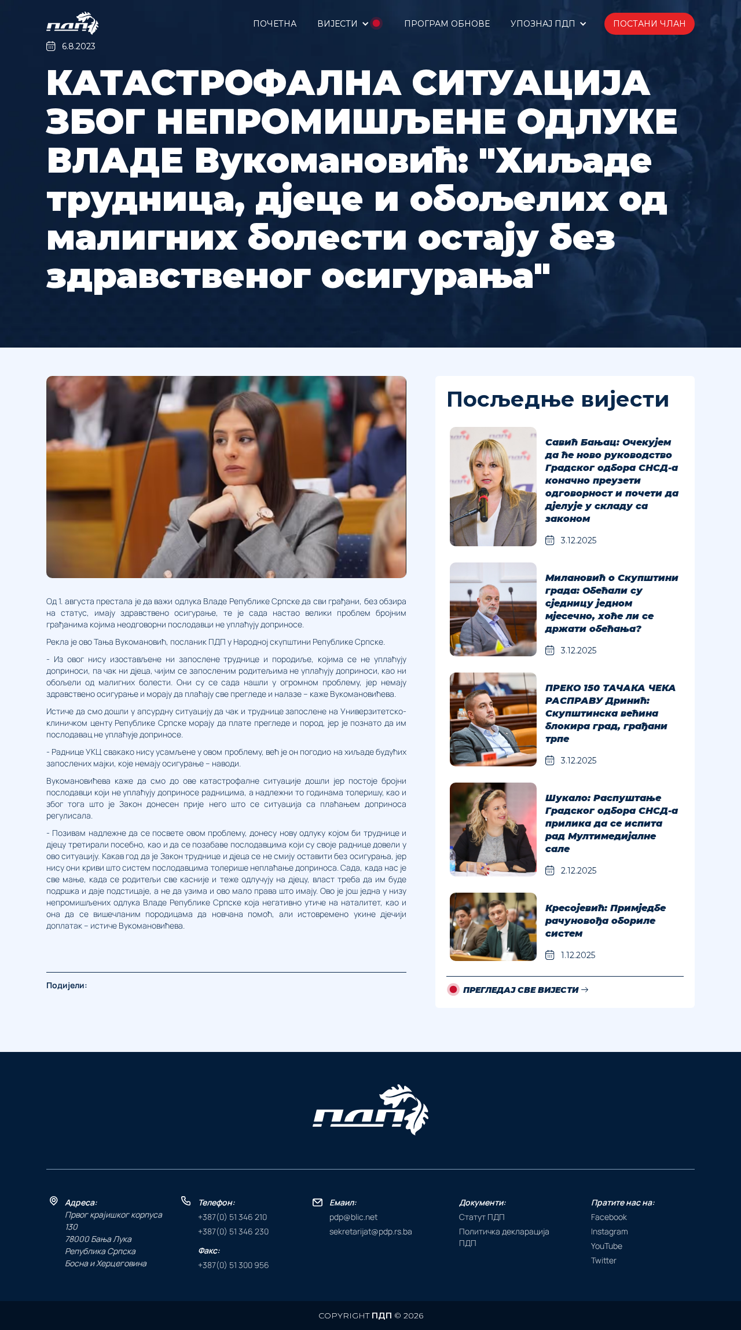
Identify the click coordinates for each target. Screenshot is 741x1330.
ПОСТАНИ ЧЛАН (649, 24)
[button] (350, 23)
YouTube (606, 1245)
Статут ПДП (482, 1216)
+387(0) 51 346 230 (233, 1231)
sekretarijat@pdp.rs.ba (370, 1231)
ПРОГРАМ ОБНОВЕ (447, 24)
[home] (72, 23)
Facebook (609, 1216)
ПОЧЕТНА (274, 24)
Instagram (609, 1231)
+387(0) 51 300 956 (233, 1264)
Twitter (604, 1260)
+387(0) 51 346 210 (232, 1216)
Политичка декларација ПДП (504, 1237)
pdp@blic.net (353, 1216)
